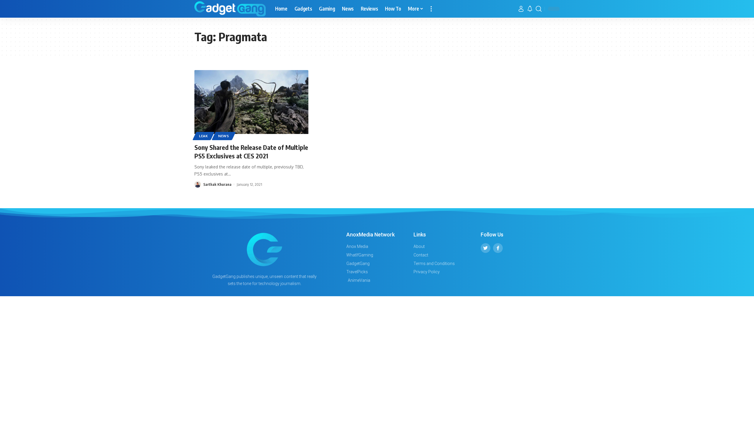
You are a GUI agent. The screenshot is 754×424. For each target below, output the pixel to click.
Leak (203, 136)
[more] (431, 9)
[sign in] (521, 9)
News (223, 136)
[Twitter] (485, 248)
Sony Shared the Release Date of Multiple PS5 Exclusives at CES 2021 (251, 151)
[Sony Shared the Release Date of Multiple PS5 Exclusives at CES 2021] (251, 104)
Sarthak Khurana (217, 184)
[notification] (530, 9)
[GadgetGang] (230, 9)
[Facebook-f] (498, 248)
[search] (539, 9)
